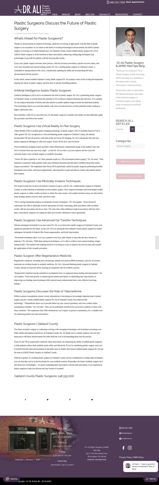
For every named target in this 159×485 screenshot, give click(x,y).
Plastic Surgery (44, 33)
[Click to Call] (116, 3)
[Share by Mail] (92, 399)
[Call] (125, 428)
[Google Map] (96, 435)
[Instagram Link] (129, 448)
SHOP (38, 460)
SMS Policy (138, 457)
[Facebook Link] (124, 448)
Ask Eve (14, 479)
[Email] (125, 439)
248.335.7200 (66, 376)
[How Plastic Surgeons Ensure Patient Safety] (2, 242)
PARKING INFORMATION (96, 460)
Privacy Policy (125, 457)
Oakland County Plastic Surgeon (27, 33)
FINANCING (19, 460)
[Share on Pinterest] (70, 399)
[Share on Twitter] (48, 399)
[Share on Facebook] (25, 399)
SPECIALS (29, 460)
